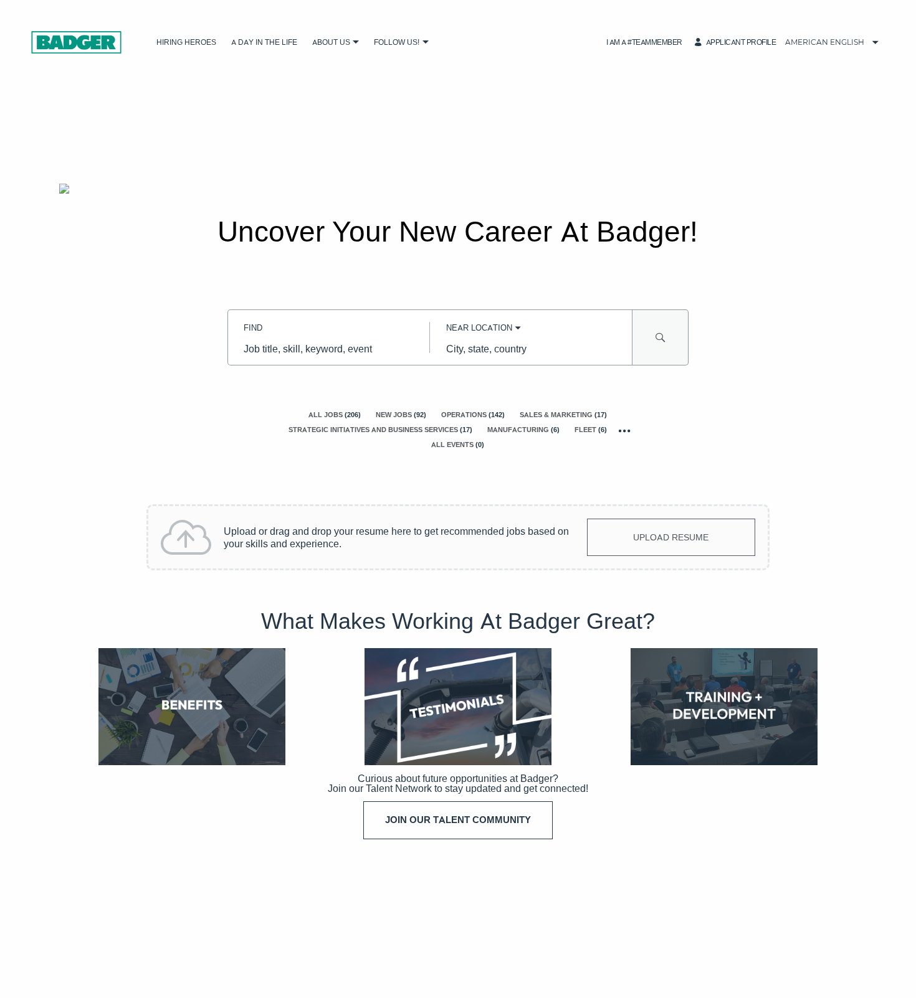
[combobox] (329, 348)
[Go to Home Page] (76, 42)
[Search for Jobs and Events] (660, 337)
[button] (644, 42)
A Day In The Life (264, 42)
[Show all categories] (624, 430)
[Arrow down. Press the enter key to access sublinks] (356, 42)
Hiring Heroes (186, 42)
